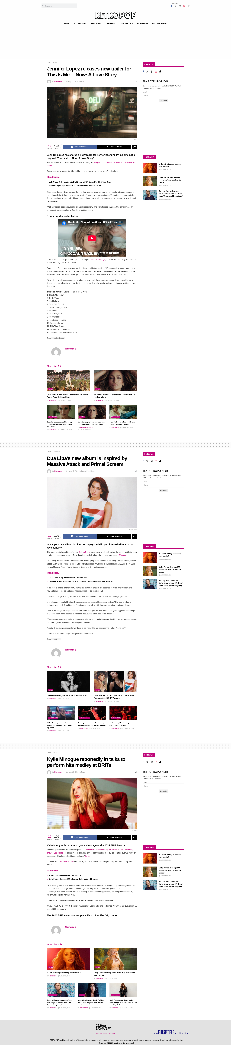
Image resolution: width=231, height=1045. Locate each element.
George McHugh (86, 427)
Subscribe (163, 101)
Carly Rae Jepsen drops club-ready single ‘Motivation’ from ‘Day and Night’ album (123, 1002)
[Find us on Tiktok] (188, 6)
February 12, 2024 (112, 400)
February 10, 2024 (65, 429)
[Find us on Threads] (180, 6)
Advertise (101, 1026)
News (55, 62)
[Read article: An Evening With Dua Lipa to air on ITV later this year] (123, 713)
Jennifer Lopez (58, 338)
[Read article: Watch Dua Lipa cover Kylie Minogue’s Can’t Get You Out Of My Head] (61, 713)
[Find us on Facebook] (171, 6)
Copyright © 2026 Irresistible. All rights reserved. (116, 1043)
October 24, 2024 (127, 728)
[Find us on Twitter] (175, 6)
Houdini (122, 555)
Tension (88, 856)
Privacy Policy (103, 1028)
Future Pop (56, 452)
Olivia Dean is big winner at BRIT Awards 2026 (68, 578)
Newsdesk (58, 82)
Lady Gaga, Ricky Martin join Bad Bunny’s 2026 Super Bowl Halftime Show (80, 182)
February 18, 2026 (112, 701)
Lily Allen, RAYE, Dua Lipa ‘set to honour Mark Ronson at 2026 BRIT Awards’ (81, 581)
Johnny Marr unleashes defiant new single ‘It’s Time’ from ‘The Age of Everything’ (171, 193)
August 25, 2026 (64, 1008)
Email (145, 92)
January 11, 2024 (127, 427)
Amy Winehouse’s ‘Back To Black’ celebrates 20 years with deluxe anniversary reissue (91, 1002)
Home (49, 62)
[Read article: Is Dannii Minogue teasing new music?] (150, 168)
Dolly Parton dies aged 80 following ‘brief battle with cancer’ (170, 179)
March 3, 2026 (64, 698)
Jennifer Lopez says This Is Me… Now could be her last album (75, 186)
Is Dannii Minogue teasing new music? (65, 875)
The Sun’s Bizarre (66, 862)
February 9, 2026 (65, 400)
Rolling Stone (84, 552)
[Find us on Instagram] (184, 6)
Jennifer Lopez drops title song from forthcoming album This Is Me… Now (59, 424)
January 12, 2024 (85, 429)
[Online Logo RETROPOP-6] (115, 15)
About (99, 1024)
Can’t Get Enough (97, 260)
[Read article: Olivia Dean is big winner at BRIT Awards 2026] (68, 681)
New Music (53, 416)
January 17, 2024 (72, 82)
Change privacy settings (105, 1033)
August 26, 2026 (64, 976)
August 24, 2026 (127, 1008)
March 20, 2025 (64, 730)
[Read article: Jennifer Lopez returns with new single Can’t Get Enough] (123, 412)
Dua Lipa (56, 639)
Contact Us (102, 1030)
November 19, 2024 (96, 728)
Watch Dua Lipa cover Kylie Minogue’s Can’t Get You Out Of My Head (59, 725)
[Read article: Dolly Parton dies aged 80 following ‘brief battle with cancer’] (150, 181)
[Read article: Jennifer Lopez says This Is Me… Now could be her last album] (115, 380)
